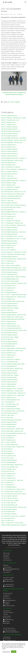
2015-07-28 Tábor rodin (7, 339)
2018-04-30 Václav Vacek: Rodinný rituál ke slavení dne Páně (14, 270)
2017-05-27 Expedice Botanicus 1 (9, 274)
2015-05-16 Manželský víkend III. (9, 343)
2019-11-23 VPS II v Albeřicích (8, 249)
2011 (8, 102)
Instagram (7, 604)
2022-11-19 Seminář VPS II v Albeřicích (10, 187)
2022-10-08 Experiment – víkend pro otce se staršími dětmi (14, 191)
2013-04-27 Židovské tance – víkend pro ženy (12, 428)
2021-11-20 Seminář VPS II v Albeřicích (10, 220)
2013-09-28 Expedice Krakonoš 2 (9, 413)
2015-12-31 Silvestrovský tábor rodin (10, 326)
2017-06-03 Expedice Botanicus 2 (9, 272)
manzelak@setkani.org (10, 640)
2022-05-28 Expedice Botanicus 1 (9, 203)
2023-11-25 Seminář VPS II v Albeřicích (10, 167)
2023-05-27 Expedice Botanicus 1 (9, 178)
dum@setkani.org (9, 619)
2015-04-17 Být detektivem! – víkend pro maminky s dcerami (14, 348)
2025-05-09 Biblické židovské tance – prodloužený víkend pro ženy (14, 138)
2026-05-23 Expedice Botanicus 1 (9, 115)
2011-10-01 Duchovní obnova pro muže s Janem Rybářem (14, 493)
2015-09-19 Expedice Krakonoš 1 (9, 335)
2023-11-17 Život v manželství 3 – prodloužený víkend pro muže (14, 169)
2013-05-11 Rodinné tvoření (8, 426)
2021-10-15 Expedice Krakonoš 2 (9, 227)
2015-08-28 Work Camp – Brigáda (9, 337)
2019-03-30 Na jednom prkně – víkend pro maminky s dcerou (14, 258)
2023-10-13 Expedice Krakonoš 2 (9, 171)
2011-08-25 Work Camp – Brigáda (9, 500)
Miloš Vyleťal (5, 14)
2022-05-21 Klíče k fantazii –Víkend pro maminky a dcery (14, 205)
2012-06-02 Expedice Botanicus (9, 460)
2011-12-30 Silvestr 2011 (7, 482)
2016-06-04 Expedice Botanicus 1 (9, 312)
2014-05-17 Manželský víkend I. (9, 384)
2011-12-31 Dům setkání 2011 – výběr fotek (12, 480)
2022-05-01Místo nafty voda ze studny (10, 207)
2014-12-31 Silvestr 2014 (7, 357)
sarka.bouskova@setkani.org (12, 632)
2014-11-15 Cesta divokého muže (9, 361)
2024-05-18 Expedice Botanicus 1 (9, 156)
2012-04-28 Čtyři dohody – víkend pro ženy (12, 464)
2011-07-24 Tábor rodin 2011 (8, 502)
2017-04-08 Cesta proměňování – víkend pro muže (13, 283)
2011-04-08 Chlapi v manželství (9, 513)
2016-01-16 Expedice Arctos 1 (8, 323)
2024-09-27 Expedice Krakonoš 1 (9, 151)
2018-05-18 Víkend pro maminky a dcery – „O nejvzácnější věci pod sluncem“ (14, 267)
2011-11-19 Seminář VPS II (7, 484)
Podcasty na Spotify (9, 605)
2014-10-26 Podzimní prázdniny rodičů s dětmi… (13, 364)
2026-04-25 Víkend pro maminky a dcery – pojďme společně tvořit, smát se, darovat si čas (14, 118)
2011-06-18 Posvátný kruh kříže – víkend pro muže (13, 507)
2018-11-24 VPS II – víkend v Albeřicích (10, 265)
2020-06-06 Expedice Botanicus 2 (9, 243)
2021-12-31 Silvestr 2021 (7, 218)
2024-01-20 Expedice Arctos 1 (8, 164)
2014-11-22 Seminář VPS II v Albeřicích (10, 359)
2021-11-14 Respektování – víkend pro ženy (12, 223)
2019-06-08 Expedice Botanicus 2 (9, 256)
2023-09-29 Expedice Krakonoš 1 (9, 173)
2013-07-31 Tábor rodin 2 (7, 415)
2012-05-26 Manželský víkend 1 (9, 462)
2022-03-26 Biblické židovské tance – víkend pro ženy (14, 211)
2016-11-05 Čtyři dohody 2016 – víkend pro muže (13, 296)
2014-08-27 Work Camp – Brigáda (9, 375)
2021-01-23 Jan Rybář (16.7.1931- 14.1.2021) (12, 236)
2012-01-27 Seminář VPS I (7, 475)
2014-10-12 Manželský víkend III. (9, 366)
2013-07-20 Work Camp (7, 417)
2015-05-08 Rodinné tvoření (8, 346)
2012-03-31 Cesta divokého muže (9, 467)
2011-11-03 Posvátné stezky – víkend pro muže (13, 489)
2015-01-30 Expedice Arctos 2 (8, 352)
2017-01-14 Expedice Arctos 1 (8, 288)
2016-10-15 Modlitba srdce (8, 299)
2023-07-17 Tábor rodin (7, 176)
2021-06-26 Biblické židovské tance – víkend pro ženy (14, 232)
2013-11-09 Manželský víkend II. (9, 406)
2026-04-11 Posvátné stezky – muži (10, 120)
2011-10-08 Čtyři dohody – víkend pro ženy (12, 491)
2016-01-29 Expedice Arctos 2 (8, 321)
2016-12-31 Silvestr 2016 (7, 290)
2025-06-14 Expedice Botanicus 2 (9, 133)
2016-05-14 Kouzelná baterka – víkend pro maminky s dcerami (14, 314)
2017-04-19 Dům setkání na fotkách (10, 281)
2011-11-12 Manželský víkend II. (9, 487)
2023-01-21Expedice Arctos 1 (8, 185)
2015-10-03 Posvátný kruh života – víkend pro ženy (13, 330)
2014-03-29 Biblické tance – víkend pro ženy (12, 390)
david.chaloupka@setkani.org (12, 569)
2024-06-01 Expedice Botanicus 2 (9, 153)
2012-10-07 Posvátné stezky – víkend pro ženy (12, 446)
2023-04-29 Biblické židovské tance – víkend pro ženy (14, 180)
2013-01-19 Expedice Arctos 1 (8, 440)
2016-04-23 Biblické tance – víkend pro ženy (12, 317)
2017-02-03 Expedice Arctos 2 (8, 285)
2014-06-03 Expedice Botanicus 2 (9, 379)
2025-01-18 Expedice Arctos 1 (8, 147)
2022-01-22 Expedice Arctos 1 (8, 216)
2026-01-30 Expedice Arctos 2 (8, 122)
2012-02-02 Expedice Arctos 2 (8, 473)
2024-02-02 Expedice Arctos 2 (8, 162)
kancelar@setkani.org (10, 600)
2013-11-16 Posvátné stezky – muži (10, 404)
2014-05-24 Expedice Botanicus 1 (9, 381)
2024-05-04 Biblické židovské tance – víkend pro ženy (14, 158)
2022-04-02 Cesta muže (7, 209)
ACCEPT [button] (13, 651)
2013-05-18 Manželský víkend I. (9, 424)
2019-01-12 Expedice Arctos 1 (8, 261)
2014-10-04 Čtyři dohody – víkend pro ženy (12, 368)
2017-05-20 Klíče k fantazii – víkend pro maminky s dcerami (14, 276)
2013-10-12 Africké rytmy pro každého (10, 408)
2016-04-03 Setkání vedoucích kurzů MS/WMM (12, 319)
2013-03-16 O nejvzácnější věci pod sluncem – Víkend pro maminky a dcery (14, 433)
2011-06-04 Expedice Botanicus (9, 509)
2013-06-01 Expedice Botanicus (9, 422)
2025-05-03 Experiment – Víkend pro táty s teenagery (14, 140)
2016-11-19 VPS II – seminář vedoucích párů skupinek (14, 294)
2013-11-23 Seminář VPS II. (8, 402)
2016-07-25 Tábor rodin (7, 310)
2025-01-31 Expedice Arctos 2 (8, 144)
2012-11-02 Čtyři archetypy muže (9, 444)
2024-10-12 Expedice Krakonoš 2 (9, 149)
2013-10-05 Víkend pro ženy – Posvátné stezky (12, 411)
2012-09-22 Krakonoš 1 (7, 451)
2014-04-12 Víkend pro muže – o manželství (12, 388)
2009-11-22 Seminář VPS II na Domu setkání (12, 522)
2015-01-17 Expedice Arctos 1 (8, 355)
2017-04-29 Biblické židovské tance (10, 279)
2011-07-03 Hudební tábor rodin (9, 505)
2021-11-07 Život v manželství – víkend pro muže (13, 225)
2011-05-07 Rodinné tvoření (8, 511)
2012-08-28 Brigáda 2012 (7, 453)
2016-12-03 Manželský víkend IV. (9, 292)
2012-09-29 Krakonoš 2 (7, 449)
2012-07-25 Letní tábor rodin (8, 455)
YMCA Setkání (8, 2)
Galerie (20, 14)
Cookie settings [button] (6, 651)
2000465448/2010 (9, 586)
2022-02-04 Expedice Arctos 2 (8, 214)
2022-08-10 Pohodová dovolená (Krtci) (10, 198)
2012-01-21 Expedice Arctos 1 (8, 478)
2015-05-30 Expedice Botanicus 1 (9, 341)
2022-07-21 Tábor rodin (7, 200)
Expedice (17, 102)
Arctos (12, 102)
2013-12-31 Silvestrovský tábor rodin (10, 399)
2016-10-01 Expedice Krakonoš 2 (9, 303)
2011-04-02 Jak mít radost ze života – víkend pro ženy (14, 516)
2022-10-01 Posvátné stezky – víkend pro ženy (12, 194)
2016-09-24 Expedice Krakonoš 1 (9, 305)
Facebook (6, 602)
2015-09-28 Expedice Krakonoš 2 (9, 332)
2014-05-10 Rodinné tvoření (8, 386)
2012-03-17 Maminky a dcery (8, 469)
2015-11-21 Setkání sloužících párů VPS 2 (11, 328)
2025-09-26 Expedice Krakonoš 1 (9, 129)
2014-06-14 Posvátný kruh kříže (9, 377)
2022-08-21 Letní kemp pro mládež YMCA (11, 196)
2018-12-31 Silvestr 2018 (7, 263)
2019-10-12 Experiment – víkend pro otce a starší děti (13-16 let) (14, 252)
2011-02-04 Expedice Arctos (8, 518)
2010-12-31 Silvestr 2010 (7, 520)
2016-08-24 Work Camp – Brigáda (9, 308)
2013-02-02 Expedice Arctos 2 (8, 435)
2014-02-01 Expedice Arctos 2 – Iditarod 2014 (12, 395)
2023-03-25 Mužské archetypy (8, 182)
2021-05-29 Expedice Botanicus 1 (9, 234)
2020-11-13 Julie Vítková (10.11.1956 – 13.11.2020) (13, 238)
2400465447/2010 (9, 581)
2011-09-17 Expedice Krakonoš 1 (9, 498)
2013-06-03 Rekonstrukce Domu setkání (11, 420)
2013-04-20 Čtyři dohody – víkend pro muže (12, 431)
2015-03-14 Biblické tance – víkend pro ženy (12, 350)
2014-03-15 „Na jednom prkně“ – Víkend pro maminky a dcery (14, 393)
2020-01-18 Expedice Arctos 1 (8, 245)
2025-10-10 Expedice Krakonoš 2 (9, 126)
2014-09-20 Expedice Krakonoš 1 (9, 373)
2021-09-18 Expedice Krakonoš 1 (9, 229)
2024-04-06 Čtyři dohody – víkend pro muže (12, 160)
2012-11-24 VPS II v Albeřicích (8, 442)
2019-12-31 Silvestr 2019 (7, 247)
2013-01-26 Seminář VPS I (7, 437)
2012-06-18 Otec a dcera (7, 458)
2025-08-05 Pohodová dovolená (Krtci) (10, 131)
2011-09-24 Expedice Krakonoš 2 (9, 496)
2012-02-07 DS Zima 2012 (7, 471)
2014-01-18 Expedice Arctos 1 (8, 397)
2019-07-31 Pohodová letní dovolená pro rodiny (13, 254)
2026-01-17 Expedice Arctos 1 (8, 124)
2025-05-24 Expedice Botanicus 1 (9, 135)
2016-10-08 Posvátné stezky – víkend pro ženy (12, 301)
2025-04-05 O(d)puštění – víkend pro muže (11, 142)
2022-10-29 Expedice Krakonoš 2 (9, 189)
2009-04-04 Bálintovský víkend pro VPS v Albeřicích (13, 525)
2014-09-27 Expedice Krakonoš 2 (9, 370)
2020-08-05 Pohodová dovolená (9, 241)
